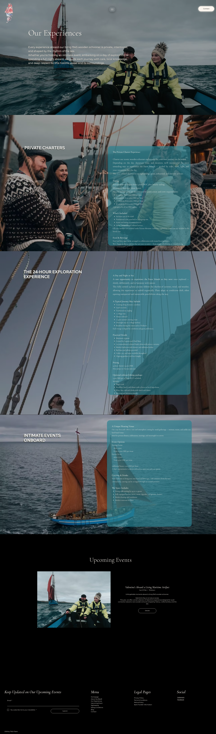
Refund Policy (139, 702)
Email (9, 700)
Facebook (180, 699)
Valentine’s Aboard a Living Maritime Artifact (147, 587)
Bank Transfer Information (143, 705)
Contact (93, 711)
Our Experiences (96, 701)
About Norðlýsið (96, 699)
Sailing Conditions (97, 707)
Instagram (180, 697)
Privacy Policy (139, 698)
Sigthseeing (95, 705)
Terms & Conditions (140, 700)
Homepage (95, 697)
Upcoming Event (96, 703)
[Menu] (112, 9)
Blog (92, 709)
